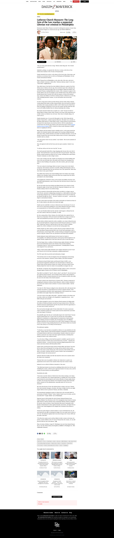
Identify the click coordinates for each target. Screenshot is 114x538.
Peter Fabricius (46, 32)
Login (85, 1)
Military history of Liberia (56, 443)
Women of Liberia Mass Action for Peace (51, 445)
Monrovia (58, 441)
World (42, 439)
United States (49, 441)
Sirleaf (61, 445)
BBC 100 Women (64, 441)
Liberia (54, 441)
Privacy (55, 530)
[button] (68, 32)
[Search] (71, 1)
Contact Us (64, 512)
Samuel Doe (64, 443)
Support (75, 1)
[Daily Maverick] (57, 7)
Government (40, 441)
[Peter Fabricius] (39, 32)
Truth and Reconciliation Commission (44, 443)
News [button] (39, 1)
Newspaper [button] (59, 1)
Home (27, 1)
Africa (39, 439)
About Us (57, 512)
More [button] (64, 1)
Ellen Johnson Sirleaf (72, 441)
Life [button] (54, 1)
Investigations (33, 1)
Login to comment (57, 496)
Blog (70, 512)
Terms (59, 530)
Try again (40, 504)
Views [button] (43, 1)
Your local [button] (49, 1)
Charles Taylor (69, 443)
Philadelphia (66, 445)
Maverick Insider (48, 512)
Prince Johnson (40, 445)
